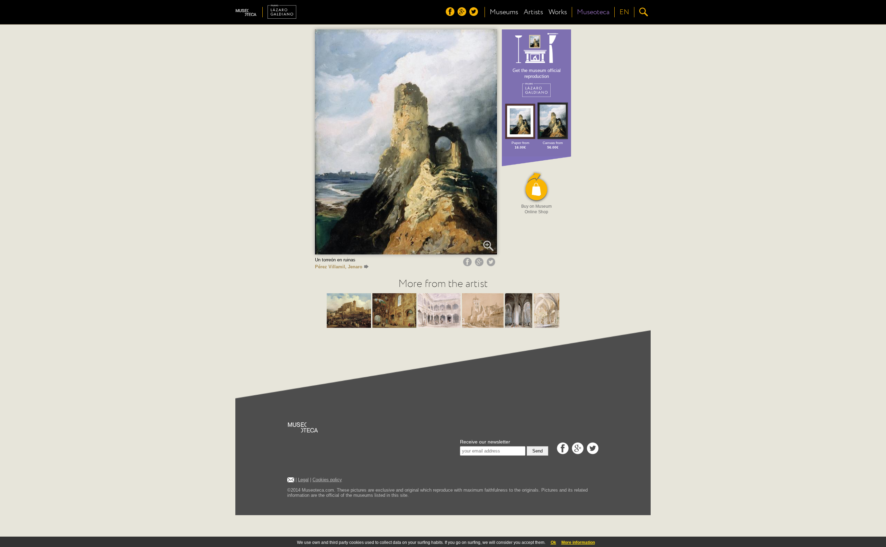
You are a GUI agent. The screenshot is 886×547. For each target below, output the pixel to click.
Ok (553, 542)
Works (558, 12)
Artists (533, 12)
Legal (303, 479)
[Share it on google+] (480, 264)
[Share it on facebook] (468, 264)
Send (537, 451)
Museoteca (593, 12)
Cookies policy (327, 479)
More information (578, 542)
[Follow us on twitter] (474, 14)
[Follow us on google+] (463, 14)
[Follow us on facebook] (451, 14)
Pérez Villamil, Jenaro (338, 266)
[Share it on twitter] (492, 264)
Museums (504, 12)
